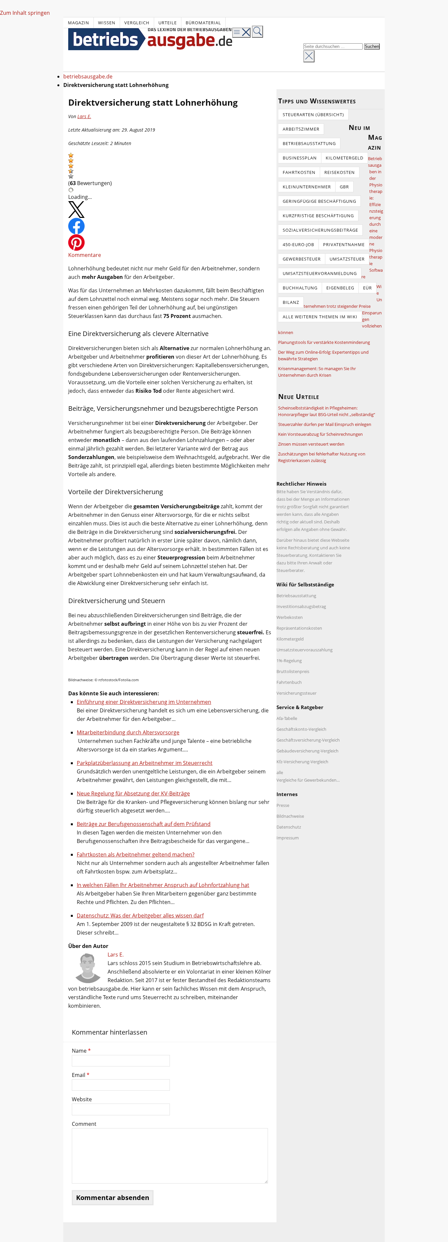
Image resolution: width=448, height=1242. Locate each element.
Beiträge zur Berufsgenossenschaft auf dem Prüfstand (144, 824)
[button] (70, 155)
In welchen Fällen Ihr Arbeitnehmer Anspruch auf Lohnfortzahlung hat (163, 885)
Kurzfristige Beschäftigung (318, 216)
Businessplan (300, 158)
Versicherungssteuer (296, 693)
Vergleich (137, 23)
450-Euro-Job (298, 244)
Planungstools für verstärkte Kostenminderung (324, 342)
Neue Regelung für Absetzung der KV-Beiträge (133, 793)
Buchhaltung (300, 288)
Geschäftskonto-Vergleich (301, 729)
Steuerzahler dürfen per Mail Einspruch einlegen (324, 424)
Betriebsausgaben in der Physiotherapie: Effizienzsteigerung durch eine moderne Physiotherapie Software (372, 218)
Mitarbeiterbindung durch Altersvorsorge (128, 732)
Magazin (78, 23)
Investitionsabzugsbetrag (301, 606)
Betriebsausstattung (309, 143)
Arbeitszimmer (301, 129)
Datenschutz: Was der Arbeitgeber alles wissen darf (140, 915)
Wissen (106, 23)
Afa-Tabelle (286, 718)
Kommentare (84, 255)
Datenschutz (288, 827)
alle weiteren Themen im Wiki (320, 317)
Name (81, 1050)
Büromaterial (203, 23)
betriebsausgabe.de (87, 76)
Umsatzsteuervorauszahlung (304, 650)
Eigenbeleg (340, 288)
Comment (84, 1123)
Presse (282, 805)
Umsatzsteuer (347, 259)
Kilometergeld (344, 158)
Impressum (287, 838)
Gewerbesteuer (302, 259)
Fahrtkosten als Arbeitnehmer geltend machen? (135, 854)
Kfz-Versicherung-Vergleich (302, 762)
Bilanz (291, 302)
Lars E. (84, 116)
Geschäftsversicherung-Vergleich (308, 740)
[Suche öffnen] (257, 32)
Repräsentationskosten (299, 628)
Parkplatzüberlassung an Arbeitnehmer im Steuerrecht (145, 763)
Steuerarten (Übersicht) (313, 114)
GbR (344, 187)
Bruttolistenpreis (292, 671)
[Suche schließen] (309, 56)
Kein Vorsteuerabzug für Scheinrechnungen (320, 434)
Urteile (167, 23)
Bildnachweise (290, 816)
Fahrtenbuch (289, 682)
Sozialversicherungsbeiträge (320, 230)
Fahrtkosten (299, 172)
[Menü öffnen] (241, 33)
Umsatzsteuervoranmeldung (320, 273)
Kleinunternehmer (307, 187)
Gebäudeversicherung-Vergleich (307, 751)
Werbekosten (289, 617)
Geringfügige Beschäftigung (319, 201)
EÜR (367, 288)
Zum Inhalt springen (25, 12)
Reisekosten (339, 172)
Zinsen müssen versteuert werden (311, 444)
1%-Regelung (289, 660)
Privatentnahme (344, 244)
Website (82, 1099)
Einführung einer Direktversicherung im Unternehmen (144, 701)
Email (81, 1075)
